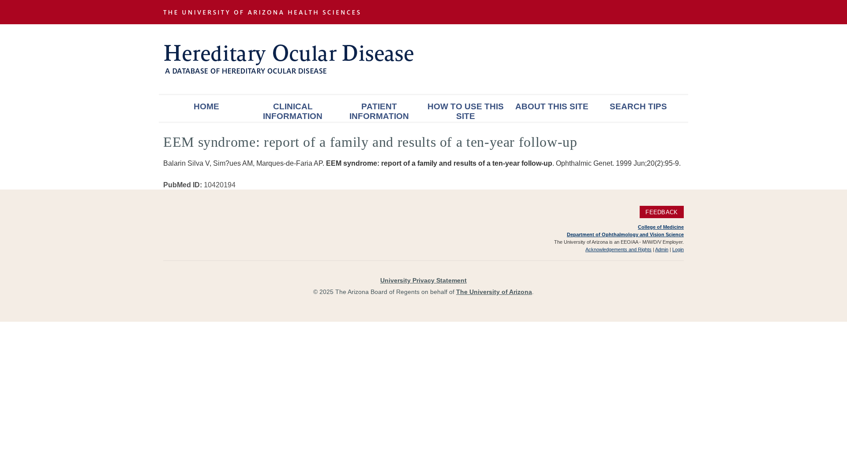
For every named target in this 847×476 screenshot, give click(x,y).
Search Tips (638, 106)
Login (678, 249)
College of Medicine (661, 227)
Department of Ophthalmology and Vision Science (625, 234)
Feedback (661, 212)
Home (206, 106)
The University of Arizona (494, 291)
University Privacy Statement (423, 280)
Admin (661, 249)
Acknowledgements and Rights (618, 249)
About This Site (551, 106)
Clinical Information (292, 111)
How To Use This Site (465, 111)
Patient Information (379, 111)
